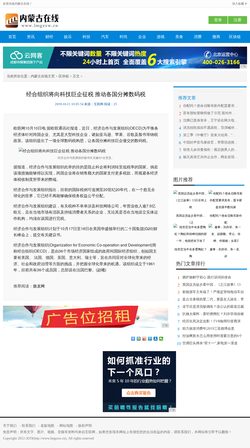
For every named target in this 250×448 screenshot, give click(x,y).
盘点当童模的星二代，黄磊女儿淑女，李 (213, 299)
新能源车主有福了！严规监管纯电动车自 (213, 292)
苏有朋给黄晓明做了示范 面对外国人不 (210, 113)
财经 (49, 37)
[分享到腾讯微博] (150, 339)
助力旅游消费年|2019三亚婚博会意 (208, 328)
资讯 (31, 37)
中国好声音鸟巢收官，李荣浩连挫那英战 (210, 142)
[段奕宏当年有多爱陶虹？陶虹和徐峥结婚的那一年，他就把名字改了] (190, 227)
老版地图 (47, 426)
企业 (142, 37)
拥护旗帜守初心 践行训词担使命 (206, 277)
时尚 (123, 37)
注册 (237, 20)
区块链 (235, 37)
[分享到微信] (161, 339)
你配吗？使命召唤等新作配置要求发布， (210, 106)
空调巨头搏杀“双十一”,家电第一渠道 (210, 343)
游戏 (161, 37)
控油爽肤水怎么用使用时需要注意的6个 (212, 336)
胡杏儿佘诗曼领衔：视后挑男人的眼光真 (210, 150)
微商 (216, 37)
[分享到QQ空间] (139, 339)
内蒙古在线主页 (43, 76)
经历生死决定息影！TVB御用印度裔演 (211, 321)
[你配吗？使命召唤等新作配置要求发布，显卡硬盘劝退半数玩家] (225, 193)
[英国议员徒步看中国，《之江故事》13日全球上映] (190, 193)
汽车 (105, 37)
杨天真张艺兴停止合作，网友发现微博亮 (210, 157)
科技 (86, 37)
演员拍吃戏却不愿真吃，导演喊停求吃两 (210, 128)
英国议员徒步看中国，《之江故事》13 (211, 284)
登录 (218, 20)
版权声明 (85, 426)
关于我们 (10, 426)
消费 (198, 37)
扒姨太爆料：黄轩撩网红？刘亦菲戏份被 (213, 314)
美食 (179, 37)
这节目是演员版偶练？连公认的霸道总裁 (213, 306)
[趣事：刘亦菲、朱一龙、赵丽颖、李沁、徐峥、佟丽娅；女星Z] (225, 227)
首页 (12, 37)
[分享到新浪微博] (144, 339)
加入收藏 (238, 3)
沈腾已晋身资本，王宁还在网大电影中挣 (210, 120)
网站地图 (66, 426)
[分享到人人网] (156, 339)
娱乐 (68, 37)
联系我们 (28, 426)
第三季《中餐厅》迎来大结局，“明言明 (210, 135)
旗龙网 (39, 286)
